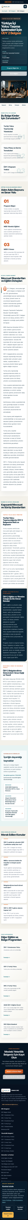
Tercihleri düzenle (20, 1208)
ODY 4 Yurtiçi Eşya (6, 1148)
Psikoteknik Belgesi (6, 1169)
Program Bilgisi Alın (13, 68)
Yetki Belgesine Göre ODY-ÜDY (9, 1167)
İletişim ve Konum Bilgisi (14, 1071)
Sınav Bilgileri (14, 73)
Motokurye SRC (5, 1129)
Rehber (24, 105)
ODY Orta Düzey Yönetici (7, 1136)
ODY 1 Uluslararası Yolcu (7, 1139)
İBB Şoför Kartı (5, 1172)
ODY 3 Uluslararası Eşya (7, 1145)
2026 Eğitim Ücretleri (6, 1158)
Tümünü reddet (7, 1208)
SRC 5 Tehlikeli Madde (7, 1126)
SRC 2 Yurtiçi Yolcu (6, 1118)
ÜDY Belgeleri (12, 11)
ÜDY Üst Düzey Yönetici (7, 1151)
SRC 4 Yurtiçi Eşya (6, 1123)
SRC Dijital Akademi (6, 1175)
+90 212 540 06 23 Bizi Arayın (14, 1077)
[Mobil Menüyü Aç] (25, 6)
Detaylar (17, 105)
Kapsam (4, 105)
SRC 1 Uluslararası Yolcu (7, 1115)
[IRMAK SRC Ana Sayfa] (5, 6)
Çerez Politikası (6, 1200)
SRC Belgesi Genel (6, 1112)
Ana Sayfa (4, 11)
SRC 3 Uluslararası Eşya (7, 1120)
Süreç (10, 105)
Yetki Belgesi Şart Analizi (7, 1164)
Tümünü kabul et (8, 1215)
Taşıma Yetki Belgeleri (7, 1161)
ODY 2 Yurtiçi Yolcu (6, 1142)
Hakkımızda (4, 1178)
